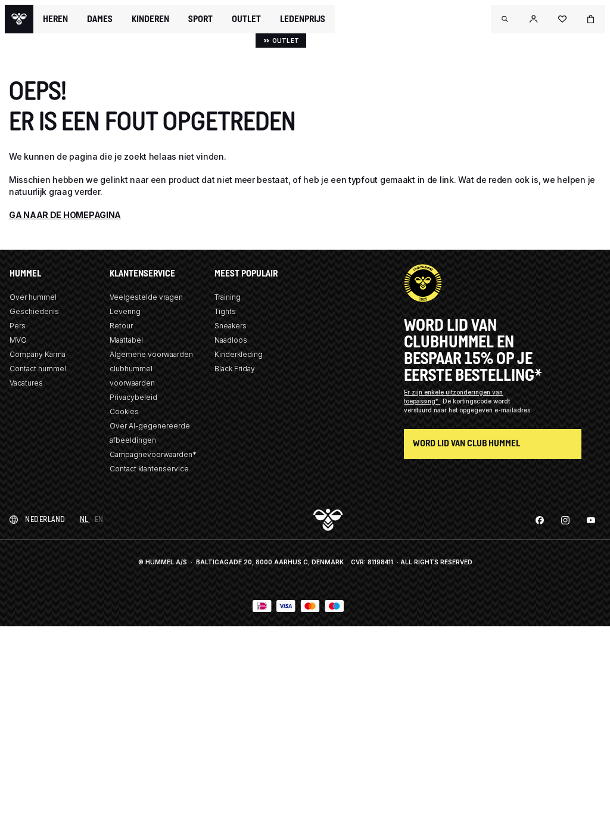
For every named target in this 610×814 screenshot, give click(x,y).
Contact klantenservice (149, 468)
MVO (18, 339)
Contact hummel (38, 368)
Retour (121, 325)
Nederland (45, 519)
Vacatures (26, 382)
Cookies (124, 411)
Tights (225, 311)
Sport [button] (200, 19)
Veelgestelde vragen (146, 297)
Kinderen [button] (150, 19)
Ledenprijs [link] (302, 19)
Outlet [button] (246, 19)
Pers (18, 325)
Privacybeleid (133, 397)
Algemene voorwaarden (151, 354)
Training (227, 297)
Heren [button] (55, 19)
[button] (505, 19)
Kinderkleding (238, 354)
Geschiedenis (34, 311)
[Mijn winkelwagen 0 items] (591, 19)
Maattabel (126, 339)
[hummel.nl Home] (19, 19)
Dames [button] (100, 19)
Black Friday (234, 368)
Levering (125, 311)
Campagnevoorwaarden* (153, 454)
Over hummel (33, 297)
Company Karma (38, 354)
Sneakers (230, 325)
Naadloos (230, 339)
